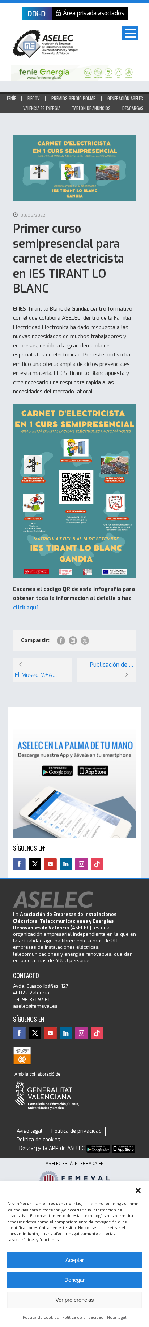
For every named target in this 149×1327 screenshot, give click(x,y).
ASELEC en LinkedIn (66, 864)
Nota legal (116, 1317)
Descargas (133, 108)
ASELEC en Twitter (35, 864)
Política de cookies (41, 1317)
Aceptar (74, 1260)
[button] (138, 1190)
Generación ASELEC (125, 98)
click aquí (25, 607)
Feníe (11, 98)
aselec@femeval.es (35, 1006)
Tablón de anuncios (91, 108)
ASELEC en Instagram (81, 864)
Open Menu (130, 33)
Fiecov (33, 98)
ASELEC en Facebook (19, 864)
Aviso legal (29, 1131)
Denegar (74, 1280)
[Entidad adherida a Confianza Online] (22, 1056)
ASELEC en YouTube (50, 864)
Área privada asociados (93, 13)
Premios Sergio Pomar (73, 98)
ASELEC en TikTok (97, 864)
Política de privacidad (82, 1317)
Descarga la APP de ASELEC (52, 1148)
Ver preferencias (74, 1300)
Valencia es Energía (41, 108)
